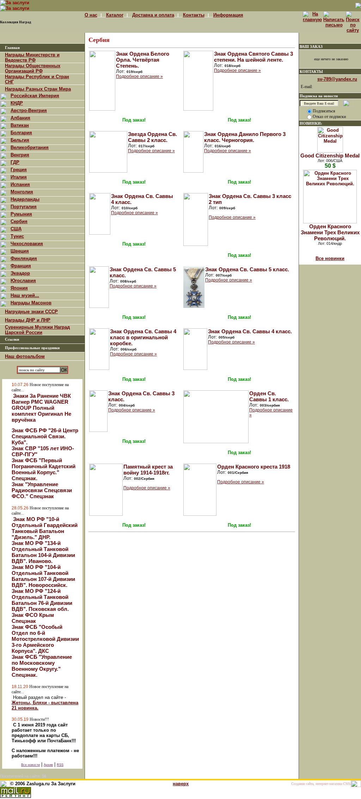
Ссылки (12, 339)
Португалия (24, 206)
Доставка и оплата (153, 15)
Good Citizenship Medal (330, 156)
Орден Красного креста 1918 (253, 467)
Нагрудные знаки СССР (31, 311)
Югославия (23, 280)
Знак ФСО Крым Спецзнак (33, 618)
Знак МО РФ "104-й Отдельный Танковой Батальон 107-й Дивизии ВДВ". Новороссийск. (43, 576)
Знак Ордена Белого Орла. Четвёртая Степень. (142, 60)
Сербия (19, 221)
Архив (48, 765)
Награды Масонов (31, 302)
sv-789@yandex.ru (337, 79)
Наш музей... (25, 295)
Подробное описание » (139, 76)
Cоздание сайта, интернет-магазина (316, 784)
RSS (60, 765)
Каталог (114, 15)
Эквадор (20, 273)
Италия (19, 177)
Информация (228, 15)
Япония (19, 288)
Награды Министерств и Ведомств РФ (32, 57)
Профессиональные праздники (32, 348)
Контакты (193, 15)
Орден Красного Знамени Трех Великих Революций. (330, 232)
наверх (181, 783)
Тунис (17, 236)
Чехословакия (27, 243)
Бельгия (20, 140)
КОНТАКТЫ (311, 71)
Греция (19, 169)
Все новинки (330, 258)
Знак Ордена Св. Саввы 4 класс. (250, 331)
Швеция (20, 251)
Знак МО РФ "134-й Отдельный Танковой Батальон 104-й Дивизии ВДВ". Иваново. (43, 552)
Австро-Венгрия (29, 110)
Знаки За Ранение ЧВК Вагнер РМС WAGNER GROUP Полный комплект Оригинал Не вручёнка (41, 408)
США (16, 228)
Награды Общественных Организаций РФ (32, 68)
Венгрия (20, 154)
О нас (91, 15)
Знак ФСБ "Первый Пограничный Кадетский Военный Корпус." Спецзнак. (43, 469)
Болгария (21, 132)
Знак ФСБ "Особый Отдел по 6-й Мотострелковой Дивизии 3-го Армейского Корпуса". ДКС (45, 639)
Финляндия (24, 258)
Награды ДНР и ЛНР (27, 320)
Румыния (21, 214)
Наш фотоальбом (25, 356)
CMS (347, 784)
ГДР (15, 162)
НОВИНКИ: (311, 123)
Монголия (22, 191)
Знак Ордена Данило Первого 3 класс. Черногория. (245, 137)
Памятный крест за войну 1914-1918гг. (148, 470)
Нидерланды (25, 199)
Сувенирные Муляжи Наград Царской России (37, 329)
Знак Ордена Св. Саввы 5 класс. (247, 269)
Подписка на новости (319, 96)
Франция (21, 265)
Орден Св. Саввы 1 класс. (269, 396)
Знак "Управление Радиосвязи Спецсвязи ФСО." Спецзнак (42, 490)
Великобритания (30, 147)
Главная (12, 48)
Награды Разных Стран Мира (38, 89)
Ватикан (20, 125)
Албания (20, 117)
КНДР (17, 103)
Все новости (30, 765)
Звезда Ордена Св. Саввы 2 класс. (152, 137)
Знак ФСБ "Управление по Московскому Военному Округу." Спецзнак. (42, 666)
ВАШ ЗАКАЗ (311, 46)
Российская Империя (35, 95)
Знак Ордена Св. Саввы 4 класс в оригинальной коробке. (143, 337)
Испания (20, 184)
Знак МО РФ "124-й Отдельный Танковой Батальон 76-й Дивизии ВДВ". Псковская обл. (42, 600)
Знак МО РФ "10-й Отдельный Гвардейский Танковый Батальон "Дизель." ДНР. (45, 528)
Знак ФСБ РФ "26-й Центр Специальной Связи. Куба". (45, 436)
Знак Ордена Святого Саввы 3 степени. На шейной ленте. (253, 57)
